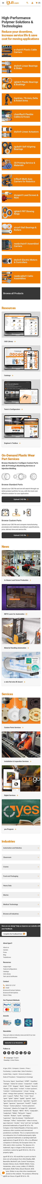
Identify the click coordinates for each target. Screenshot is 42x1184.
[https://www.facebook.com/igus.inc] (4, 1052)
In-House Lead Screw (16, 580)
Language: (12, 1058)
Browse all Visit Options (10, 992)
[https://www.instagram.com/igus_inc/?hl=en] (8, 1052)
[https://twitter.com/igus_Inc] (21, 1052)
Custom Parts (12, 727)
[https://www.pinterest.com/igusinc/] (29, 1052)
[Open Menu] (3, 3)
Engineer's (11, 443)
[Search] (27, 2)
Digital (9, 795)
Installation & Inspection (16, 761)
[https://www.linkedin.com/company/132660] (12, 1052)
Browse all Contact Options (11, 990)
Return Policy (7, 995)
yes (9, 829)
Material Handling (15, 648)
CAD (8, 341)
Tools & (12, 409)
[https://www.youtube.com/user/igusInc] (16, 1052)
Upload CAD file (20, 499)
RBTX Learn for (14, 614)
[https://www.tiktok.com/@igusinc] (25, 1052)
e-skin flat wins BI (13, 682)
